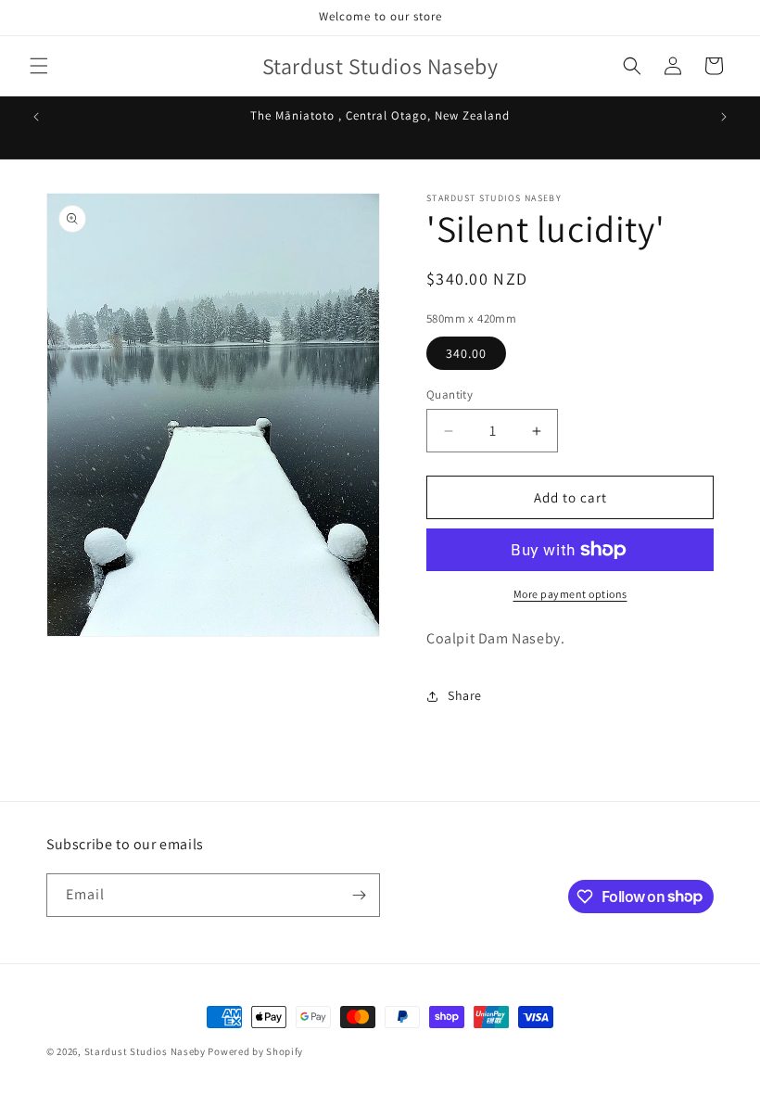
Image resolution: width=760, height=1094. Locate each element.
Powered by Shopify (255, 1051)
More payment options (570, 594)
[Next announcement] (723, 116)
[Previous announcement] (36, 116)
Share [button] (465, 695)
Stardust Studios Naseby (145, 1051)
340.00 (466, 353)
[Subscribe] (358, 895)
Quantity (449, 394)
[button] (39, 65)
